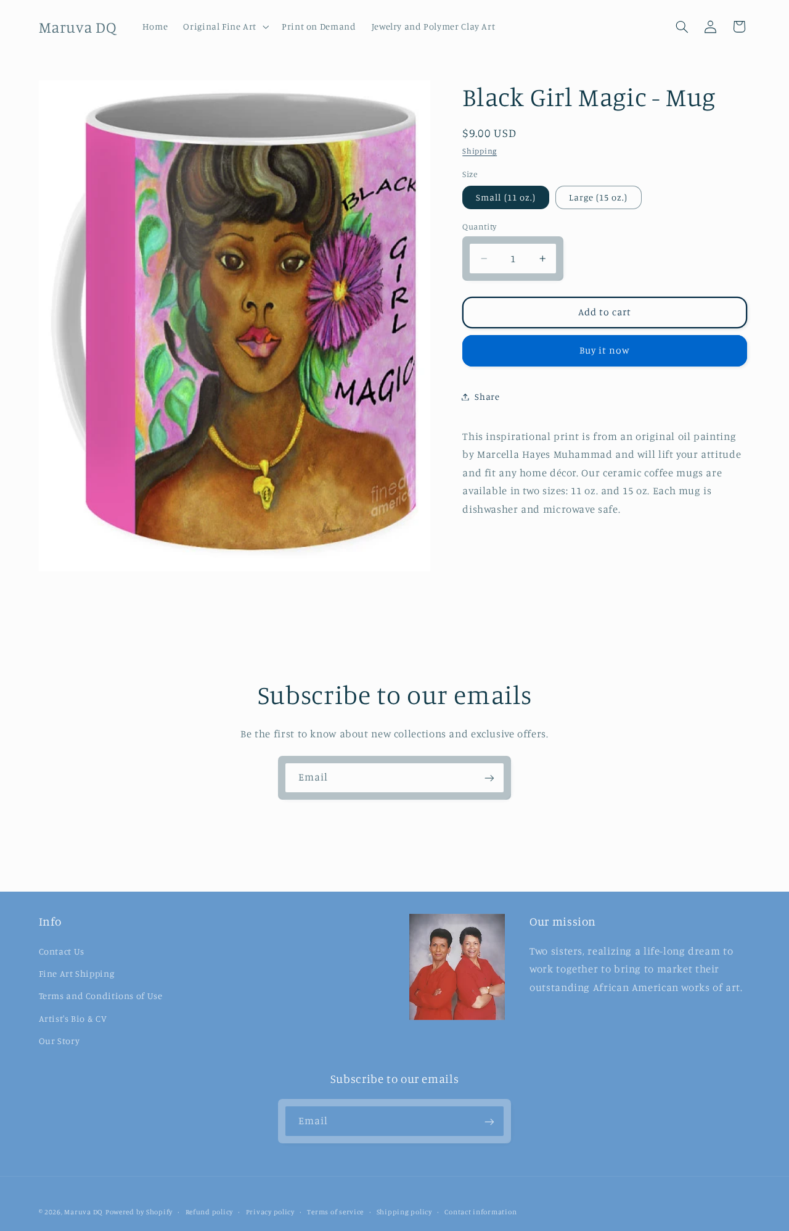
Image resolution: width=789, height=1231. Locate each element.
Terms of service (335, 1212)
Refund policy (210, 1212)
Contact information (480, 1212)
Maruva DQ (83, 1212)
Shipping (479, 150)
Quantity (479, 226)
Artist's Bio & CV (73, 1018)
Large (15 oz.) (598, 197)
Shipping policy (404, 1212)
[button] (225, 26)
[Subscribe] (489, 778)
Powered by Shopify (139, 1212)
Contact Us (61, 950)
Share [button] (487, 396)
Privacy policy (270, 1212)
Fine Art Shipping (77, 973)
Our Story (59, 1040)
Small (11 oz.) (506, 197)
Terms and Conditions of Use (101, 995)
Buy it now (605, 350)
